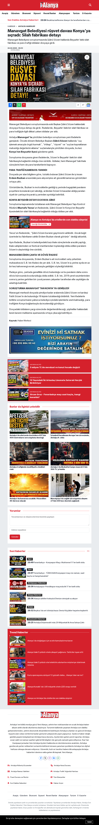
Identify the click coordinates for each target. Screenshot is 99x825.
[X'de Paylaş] (15, 105)
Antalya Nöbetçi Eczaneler (21, 765)
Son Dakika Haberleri (18, 783)
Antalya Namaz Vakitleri (20, 771)
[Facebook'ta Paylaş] (10, 105)
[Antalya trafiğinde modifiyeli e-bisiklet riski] (29, 454)
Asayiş (5, 13)
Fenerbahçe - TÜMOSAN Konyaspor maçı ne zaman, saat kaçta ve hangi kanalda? (55, 574)
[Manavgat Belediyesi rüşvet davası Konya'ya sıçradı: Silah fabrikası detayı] (50, 77)
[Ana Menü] (9, 5)
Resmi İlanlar (49, 13)
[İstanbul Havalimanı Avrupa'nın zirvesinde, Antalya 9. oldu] (70, 422)
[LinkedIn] (54, 758)
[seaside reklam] (53, 340)
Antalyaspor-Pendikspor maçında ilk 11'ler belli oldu (54, 587)
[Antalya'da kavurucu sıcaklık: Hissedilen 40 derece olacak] (29, 485)
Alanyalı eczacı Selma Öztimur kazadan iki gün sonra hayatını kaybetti (66, 20)
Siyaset (37, 13)
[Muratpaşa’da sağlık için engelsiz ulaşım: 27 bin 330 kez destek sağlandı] (70, 485)
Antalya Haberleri (26, 26)
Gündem (15, 13)
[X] (45, 758)
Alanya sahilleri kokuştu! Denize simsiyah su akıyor (53, 599)
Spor (30, 559)
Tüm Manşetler (59, 777)
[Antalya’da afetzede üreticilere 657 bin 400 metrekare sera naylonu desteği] (29, 422)
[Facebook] (41, 758)
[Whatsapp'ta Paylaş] (19, 105)
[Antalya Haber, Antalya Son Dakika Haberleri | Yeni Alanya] (49, 5)
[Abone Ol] (88, 105)
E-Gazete (87, 13)
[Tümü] (88, 551)
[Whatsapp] (58, 758)
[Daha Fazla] (24, 105)
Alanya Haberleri (34, 595)
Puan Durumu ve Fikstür (19, 777)
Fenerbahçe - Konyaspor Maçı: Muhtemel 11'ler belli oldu (56, 562)
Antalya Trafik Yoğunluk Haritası (65, 771)
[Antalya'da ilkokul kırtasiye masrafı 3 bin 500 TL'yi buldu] (70, 454)
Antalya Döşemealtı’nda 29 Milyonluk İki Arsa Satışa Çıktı (56, 622)
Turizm (76, 13)
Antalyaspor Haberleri (37, 583)
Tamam (89, 822)
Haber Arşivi (58, 783)
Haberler (11, 26)
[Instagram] (50, 758)
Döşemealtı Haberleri (36, 619)
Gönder (14, 537)
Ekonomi (26, 13)
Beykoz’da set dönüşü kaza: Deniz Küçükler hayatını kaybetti (58, 610)
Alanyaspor (64, 13)
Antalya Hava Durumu (62, 765)
